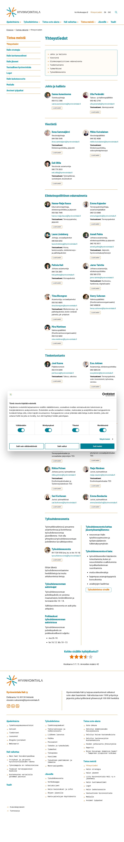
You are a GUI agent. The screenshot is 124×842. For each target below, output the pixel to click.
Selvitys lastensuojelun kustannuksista (97, 739)
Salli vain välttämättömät (26, 446)
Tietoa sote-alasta (50, 22)
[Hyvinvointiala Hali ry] (23, 12)
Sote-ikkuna (91, 725)
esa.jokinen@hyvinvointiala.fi (101, 373)
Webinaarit (14, 743)
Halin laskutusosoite (16, 79)
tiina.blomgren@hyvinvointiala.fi (64, 305)
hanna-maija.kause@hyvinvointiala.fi (66, 216)
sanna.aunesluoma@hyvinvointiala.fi (66, 104)
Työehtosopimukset (56, 725)
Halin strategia (13, 50)
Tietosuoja (14, 811)
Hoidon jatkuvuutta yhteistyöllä (101, 744)
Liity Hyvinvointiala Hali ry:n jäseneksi (100, 777)
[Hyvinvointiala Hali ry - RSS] (17, 706)
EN (105, 12)
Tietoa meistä (87, 22)
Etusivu (10, 30)
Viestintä (54, 58)
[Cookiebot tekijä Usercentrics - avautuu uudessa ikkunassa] (104, 394)
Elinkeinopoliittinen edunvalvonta (66, 61)
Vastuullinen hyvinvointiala (19, 67)
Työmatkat (52, 749)
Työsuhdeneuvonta (58, 72)
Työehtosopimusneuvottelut (21, 725)
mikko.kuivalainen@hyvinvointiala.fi (104, 141)
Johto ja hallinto (58, 54)
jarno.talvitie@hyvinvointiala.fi (102, 277)
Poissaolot (52, 742)
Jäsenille (102, 22)
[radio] (72, 657)
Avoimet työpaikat (15, 90)
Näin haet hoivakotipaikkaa (21, 756)
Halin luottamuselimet (17, 56)
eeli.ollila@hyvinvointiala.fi (62, 172)
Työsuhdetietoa (31, 22)
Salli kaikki (97, 446)
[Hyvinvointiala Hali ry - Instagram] (9, 706)
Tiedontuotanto (57, 65)
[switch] (48, 430)
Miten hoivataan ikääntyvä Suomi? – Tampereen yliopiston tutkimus (101, 752)
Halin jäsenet (12, 61)
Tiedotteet (14, 732)
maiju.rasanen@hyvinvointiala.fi (102, 475)
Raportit (90, 747)
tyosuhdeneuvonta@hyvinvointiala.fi (66, 555)
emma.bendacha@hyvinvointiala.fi (103, 502)
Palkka (51, 738)
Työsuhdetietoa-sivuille (98, 590)
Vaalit (113, 22)
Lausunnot (13, 736)
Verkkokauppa (80, 12)
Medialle (10, 85)
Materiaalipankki (55, 766)
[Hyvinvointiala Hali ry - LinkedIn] (13, 706)
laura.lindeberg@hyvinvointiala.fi (64, 244)
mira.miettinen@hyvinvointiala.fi (64, 339)
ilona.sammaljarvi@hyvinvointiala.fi (65, 141)
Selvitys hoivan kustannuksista (100, 734)
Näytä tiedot (105, 439)
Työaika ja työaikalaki (58, 745)
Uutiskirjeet (53, 785)
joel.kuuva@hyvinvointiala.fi (63, 373)
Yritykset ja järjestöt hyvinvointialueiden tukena (21, 760)
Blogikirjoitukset (17, 740)
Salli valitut (62, 446)
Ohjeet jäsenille (55, 793)
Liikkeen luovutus (56, 734)
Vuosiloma (52, 756)
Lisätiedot (57, 108)
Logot (9, 73)
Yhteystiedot (96, 12)
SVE (109, 12)
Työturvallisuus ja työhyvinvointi (56, 730)
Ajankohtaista (13, 22)
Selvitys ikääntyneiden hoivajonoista (96, 730)
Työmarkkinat (56, 68)
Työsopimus (52, 753)
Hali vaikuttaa (70, 22)
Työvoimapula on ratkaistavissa (23, 765)
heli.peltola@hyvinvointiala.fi (63, 274)
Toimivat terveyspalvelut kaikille (20, 770)
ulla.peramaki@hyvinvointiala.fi (102, 104)
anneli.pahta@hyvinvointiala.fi (102, 246)
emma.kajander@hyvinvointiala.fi (103, 216)
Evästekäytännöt (16, 807)
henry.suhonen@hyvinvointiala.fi (103, 308)
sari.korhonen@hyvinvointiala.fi (64, 502)
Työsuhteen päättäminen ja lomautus (60, 761)
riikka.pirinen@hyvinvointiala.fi (64, 475)
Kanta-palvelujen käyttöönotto (62, 796)
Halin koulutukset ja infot (60, 789)
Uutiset (12, 729)
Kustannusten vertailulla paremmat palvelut (20, 775)
